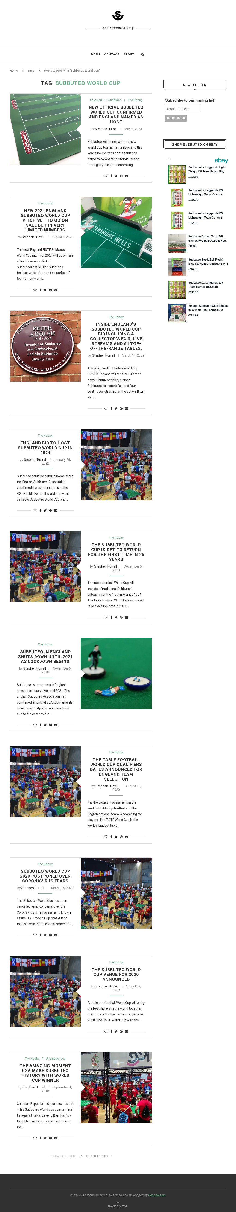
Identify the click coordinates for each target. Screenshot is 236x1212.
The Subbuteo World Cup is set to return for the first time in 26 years (116, 552)
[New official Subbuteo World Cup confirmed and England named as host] (45, 129)
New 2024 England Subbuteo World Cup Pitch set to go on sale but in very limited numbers (45, 220)
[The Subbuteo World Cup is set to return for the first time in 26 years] (45, 566)
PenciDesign (157, 1195)
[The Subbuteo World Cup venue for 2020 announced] (45, 991)
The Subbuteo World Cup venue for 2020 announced (116, 974)
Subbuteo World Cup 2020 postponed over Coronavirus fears (45, 876)
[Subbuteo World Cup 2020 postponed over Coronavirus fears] (116, 893)
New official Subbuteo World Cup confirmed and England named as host (116, 114)
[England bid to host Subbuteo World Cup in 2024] (116, 464)
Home (95, 54)
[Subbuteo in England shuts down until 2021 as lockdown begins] (116, 673)
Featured (96, 100)
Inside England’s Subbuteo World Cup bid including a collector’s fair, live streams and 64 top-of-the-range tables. (116, 336)
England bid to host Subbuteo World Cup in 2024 (45, 447)
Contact (112, 54)
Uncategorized (56, 1058)
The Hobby (135, 100)
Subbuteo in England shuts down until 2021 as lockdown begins (45, 656)
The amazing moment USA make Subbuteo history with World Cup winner (45, 1073)
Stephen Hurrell (106, 129)
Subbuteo (114, 100)
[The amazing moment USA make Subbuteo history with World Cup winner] (116, 1087)
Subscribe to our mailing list (189, 100)
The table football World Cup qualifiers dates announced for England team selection (116, 769)
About (128, 54)
